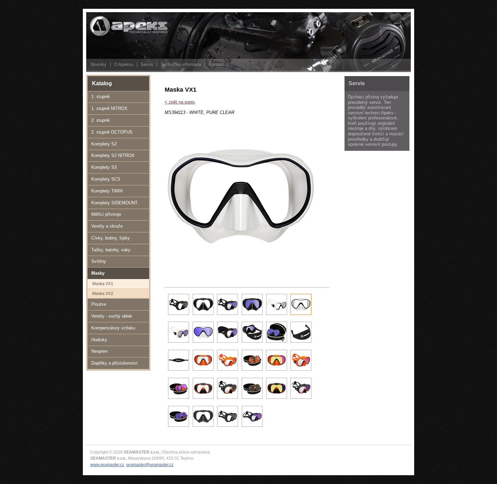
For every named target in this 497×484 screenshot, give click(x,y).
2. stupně (100, 120)
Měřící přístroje (106, 214)
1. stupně (100, 96)
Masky (97, 273)
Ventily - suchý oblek (111, 316)
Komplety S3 (104, 167)
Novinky (98, 64)
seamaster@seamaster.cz (149, 464)
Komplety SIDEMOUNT (114, 202)
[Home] (120, 35)
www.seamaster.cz (107, 464)
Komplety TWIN (106, 190)
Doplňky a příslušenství (114, 363)
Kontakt (216, 64)
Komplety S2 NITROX (113, 155)
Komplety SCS (105, 179)
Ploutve (98, 304)
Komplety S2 (104, 143)
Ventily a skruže (107, 226)
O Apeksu (123, 64)
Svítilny (98, 261)
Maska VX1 (102, 283)
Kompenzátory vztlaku (113, 327)
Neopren (99, 351)
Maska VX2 (102, 293)
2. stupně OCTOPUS (112, 132)
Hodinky (99, 339)
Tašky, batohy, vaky (111, 249)
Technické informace (181, 64)
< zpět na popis (180, 102)
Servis (147, 64)
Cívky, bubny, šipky (110, 237)
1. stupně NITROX (109, 108)
